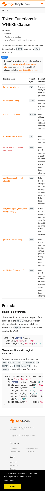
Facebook (14, 465)
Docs (27, 4)
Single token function (13, 37)
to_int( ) (11, 87)
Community (15, 452)
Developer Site (32, 448)
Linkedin (13, 462)
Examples (7, 34)
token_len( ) (12, 136)
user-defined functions (28, 70)
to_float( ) (11, 101)
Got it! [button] (12, 486)
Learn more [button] (9, 480)
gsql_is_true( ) (13, 240)
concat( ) (12, 114)
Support (13, 448)
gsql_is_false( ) (13, 270)
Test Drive (30, 452)
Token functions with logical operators (19, 40)
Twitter (13, 469)
